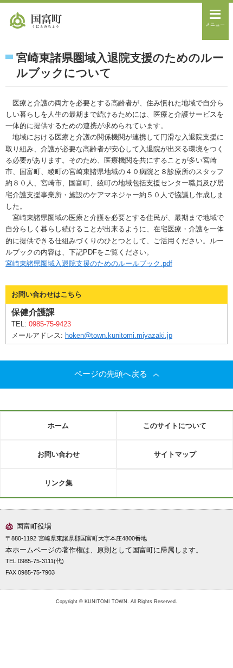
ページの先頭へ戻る (110, 374)
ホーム (58, 426)
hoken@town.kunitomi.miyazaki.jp (118, 335)
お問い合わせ (58, 454)
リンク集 (58, 483)
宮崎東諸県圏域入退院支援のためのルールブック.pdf (88, 263)
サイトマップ (175, 454)
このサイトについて (174, 426)
